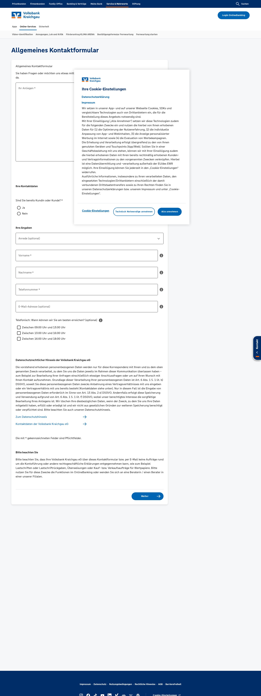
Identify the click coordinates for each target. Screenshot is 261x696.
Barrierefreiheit (173, 684)
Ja (23, 207)
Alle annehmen (169, 211)
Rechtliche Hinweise (145, 684)
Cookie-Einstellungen (95, 211)
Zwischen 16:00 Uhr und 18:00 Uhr (44, 338)
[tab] (14, 26)
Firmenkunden (37, 3)
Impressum (85, 684)
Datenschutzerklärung (95, 97)
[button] (161, 257)
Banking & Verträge (76, 3)
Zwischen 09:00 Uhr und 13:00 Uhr (44, 327)
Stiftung (136, 3)
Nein (25, 213)
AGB (160, 684)
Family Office (55, 3)
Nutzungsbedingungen (120, 684)
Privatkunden (19, 3)
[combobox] (89, 240)
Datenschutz (100, 684)
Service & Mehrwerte (117, 3)
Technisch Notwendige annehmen (134, 211)
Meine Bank (96, 3)
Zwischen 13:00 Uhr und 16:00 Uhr (44, 333)
